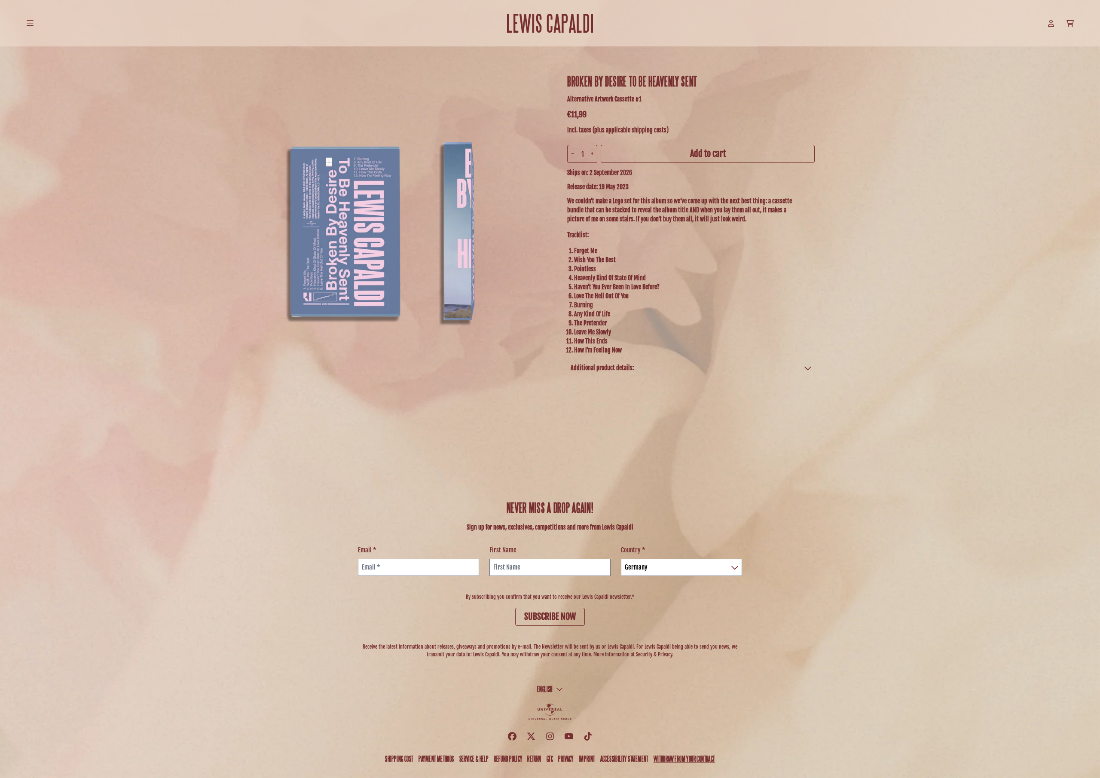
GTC (550, 758)
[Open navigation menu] (30, 23)
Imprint (587, 758)
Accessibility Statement (624, 758)
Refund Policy (508, 758)
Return (534, 758)
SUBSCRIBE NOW (550, 616)
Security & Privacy (654, 654)
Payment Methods (436, 758)
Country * (633, 550)
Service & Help (474, 758)
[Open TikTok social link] (587, 736)
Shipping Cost (399, 758)
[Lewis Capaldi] (550, 23)
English (545, 688)
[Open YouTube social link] (568, 736)
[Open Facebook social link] (512, 736)
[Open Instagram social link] (550, 736)
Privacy (566, 758)
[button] (691, 368)
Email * (367, 550)
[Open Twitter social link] (531, 736)
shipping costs (649, 130)
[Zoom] (388, 235)
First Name (502, 550)
